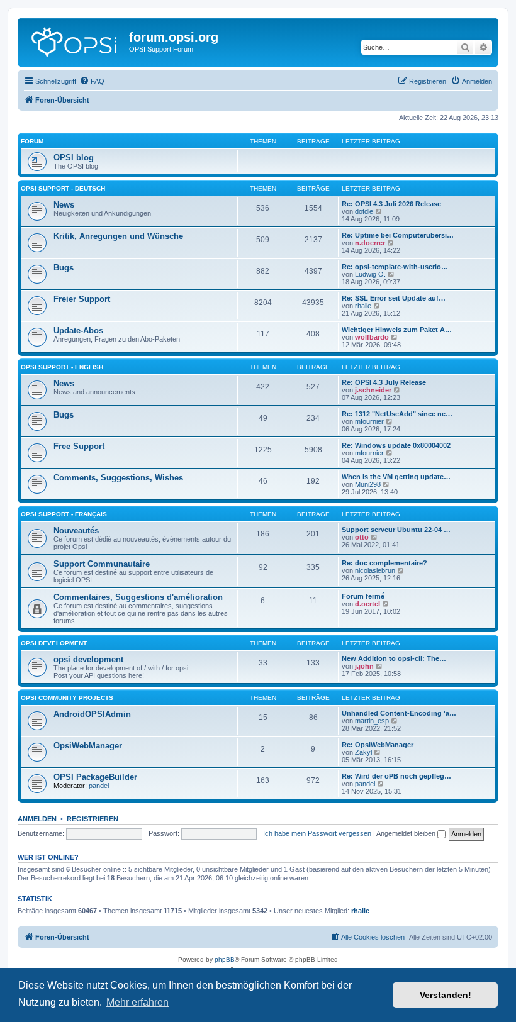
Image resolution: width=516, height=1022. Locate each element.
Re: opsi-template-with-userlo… (395, 266)
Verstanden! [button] (445, 995)
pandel (99, 785)
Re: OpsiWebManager (377, 744)
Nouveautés (76, 530)
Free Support (78, 446)
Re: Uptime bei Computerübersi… (398, 235)
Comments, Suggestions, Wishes (118, 477)
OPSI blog (73, 157)
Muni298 (368, 484)
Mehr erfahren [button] (137, 1002)
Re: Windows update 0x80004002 (396, 445)
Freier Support (81, 299)
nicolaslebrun (375, 570)
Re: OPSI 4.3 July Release (384, 382)
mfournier (369, 421)
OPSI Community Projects (67, 697)
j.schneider (373, 390)
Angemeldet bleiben (406, 833)
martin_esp (372, 721)
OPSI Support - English (62, 367)
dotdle (364, 211)
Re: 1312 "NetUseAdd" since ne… (397, 414)
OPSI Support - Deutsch (63, 188)
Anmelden (37, 819)
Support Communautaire (101, 564)
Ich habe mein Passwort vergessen (317, 833)
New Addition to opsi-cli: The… (394, 658)
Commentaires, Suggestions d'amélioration (138, 597)
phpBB (225, 959)
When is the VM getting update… (396, 476)
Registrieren (92, 819)
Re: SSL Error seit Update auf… (394, 298)
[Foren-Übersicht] (75, 41)
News (63, 204)
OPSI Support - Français (64, 514)
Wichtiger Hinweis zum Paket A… (397, 329)
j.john (364, 666)
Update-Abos (78, 330)
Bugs (63, 267)
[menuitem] (91, 81)
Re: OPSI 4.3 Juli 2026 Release (391, 204)
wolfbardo (372, 337)
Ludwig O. (370, 274)
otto (362, 537)
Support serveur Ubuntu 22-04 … (396, 529)
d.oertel (367, 604)
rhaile (363, 305)
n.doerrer (370, 243)
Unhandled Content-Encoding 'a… (399, 713)
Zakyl (363, 752)
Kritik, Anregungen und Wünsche (118, 236)
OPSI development (54, 643)
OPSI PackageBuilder (95, 777)
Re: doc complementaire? (384, 563)
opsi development (88, 659)
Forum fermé (363, 596)
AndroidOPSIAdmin (92, 714)
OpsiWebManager (87, 745)
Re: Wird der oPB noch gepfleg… (396, 776)
